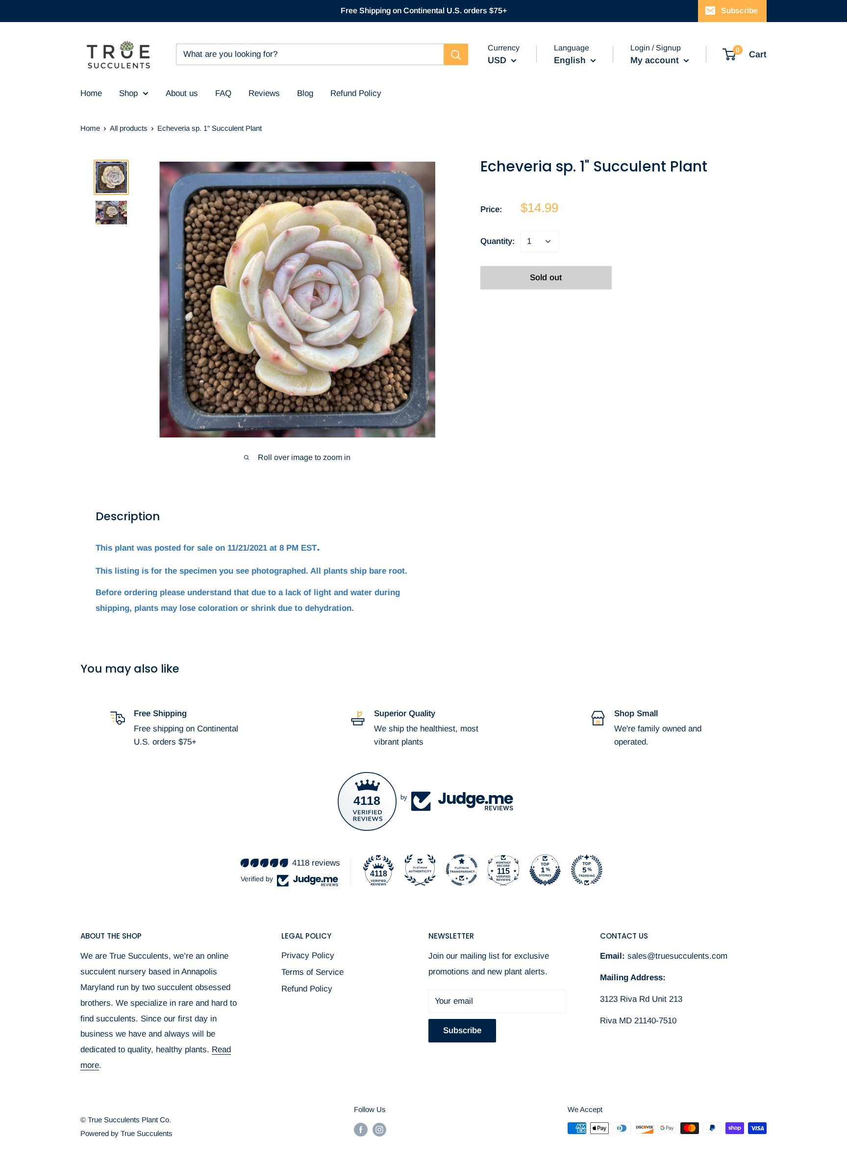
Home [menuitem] (91, 93)
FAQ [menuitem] (223, 93)
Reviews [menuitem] (264, 93)
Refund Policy (306, 988)
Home (90, 128)
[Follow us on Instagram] (379, 1129)
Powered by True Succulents (126, 1133)
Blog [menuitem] (305, 93)
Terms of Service (312, 972)
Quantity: (497, 241)
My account (655, 60)
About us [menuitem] (182, 93)
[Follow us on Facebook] (361, 1129)
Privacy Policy (307, 955)
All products (129, 128)
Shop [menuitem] (128, 93)
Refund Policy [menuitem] (355, 93)
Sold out (546, 277)
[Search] (456, 54)
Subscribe (739, 10)
